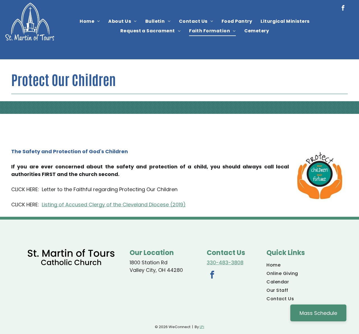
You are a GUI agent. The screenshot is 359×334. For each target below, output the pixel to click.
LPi (202, 327)
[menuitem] (89, 21)
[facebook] (343, 8)
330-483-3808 (225, 262)
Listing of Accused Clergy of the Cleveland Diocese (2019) (114, 204)
